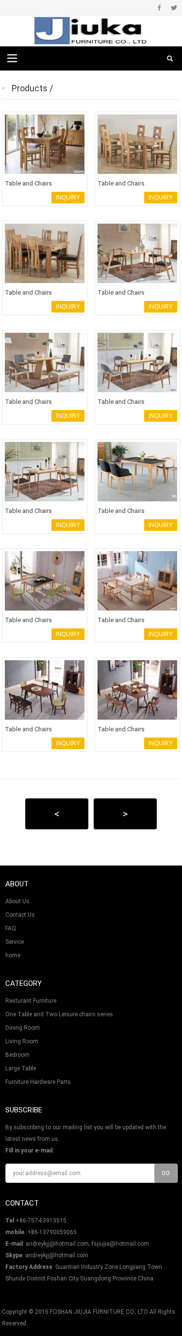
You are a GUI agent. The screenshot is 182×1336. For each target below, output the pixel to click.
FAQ (10, 928)
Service (14, 941)
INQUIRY (68, 197)
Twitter (174, 7)
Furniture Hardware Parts (38, 1082)
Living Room (21, 1041)
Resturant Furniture (30, 1000)
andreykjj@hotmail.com (56, 1255)
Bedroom (17, 1055)
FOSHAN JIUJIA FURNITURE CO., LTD (99, 1311)
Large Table (20, 1068)
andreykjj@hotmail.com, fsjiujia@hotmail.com (87, 1243)
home (12, 955)
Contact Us (20, 914)
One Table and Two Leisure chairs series (59, 1014)
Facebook (159, 7)
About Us (17, 901)
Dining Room (22, 1027)
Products (30, 88)
